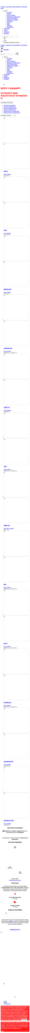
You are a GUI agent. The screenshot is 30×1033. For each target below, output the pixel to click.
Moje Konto (6, 967)
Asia (5, 230)
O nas (5, 961)
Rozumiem (24, 1019)
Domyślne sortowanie (7, 102)
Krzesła (9, 12)
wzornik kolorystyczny (15, 880)
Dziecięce (10, 21)
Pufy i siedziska (12, 18)
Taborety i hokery (12, 20)
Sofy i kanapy (11, 15)
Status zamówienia (8, 968)
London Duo (8, 348)
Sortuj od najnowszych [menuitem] (10, 109)
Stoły (8, 23)
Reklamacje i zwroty (8, 966)
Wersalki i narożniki (13, 17)
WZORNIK (6, 77)
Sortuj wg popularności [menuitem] (10, 107)
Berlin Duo (7, 289)
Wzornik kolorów (8, 962)
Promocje (10, 27)
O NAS (5, 76)
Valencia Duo (8, 761)
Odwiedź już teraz (15, 929)
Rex (5, 584)
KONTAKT (6, 79)
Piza (5, 466)
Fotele (9, 14)
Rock (5, 643)
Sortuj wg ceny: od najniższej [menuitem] (11, 111)
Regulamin (6, 965)
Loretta (7, 407)
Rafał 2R (7, 525)
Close (2, 1031)
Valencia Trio (9, 820)
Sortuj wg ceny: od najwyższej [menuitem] (12, 112)
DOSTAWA (6, 74)
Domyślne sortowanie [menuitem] (9, 105)
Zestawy (9, 26)
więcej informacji (16, 1019)
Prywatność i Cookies (9, 970)
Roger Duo (7, 702)
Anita (6, 171)
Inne (8, 24)
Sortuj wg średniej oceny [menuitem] (10, 108)
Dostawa (6, 963)
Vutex (11, 921)
